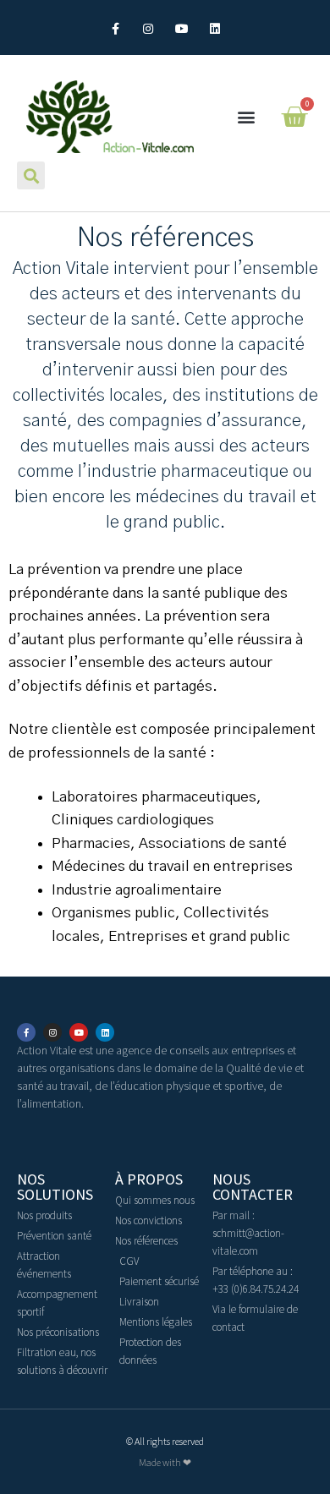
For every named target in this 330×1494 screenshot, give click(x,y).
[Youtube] (181, 29)
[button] (246, 117)
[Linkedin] (214, 29)
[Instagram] (148, 29)
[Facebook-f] (115, 29)
